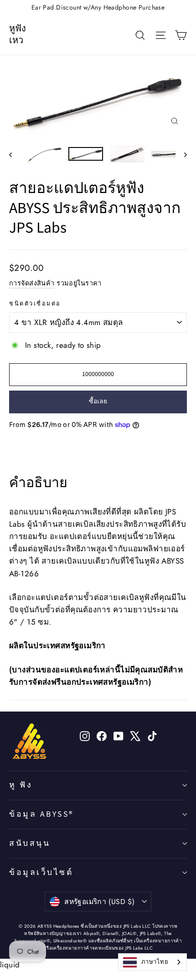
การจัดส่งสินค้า (32, 283)
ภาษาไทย (154, 961)
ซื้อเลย (98, 401)
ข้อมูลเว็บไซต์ (41, 872)
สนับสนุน (29, 843)
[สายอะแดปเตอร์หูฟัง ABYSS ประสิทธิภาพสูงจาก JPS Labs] (44, 154)
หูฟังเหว (17, 34)
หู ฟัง (20, 785)
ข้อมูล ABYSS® (41, 814)
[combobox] (152, 962)
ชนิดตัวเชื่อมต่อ (35, 304)
